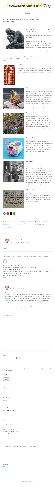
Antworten (5, 281)
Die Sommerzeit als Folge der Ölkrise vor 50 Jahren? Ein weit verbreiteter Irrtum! (9, 223)
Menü (28, 13)
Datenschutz (6, 466)
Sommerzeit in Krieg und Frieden (42, 221)
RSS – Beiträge (6, 397)
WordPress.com (34, 483)
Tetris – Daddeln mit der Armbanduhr (45, 249)
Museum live (16, 231)
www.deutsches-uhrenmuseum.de (10, 433)
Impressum (5, 464)
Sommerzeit (6, 233)
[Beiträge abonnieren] (4, 388)
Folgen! (6, 379)
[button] (27, 5)
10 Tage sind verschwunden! (8, 249)
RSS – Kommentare (7, 400)
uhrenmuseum (17, 24)
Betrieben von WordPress (27, 481)
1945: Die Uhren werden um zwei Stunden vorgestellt (26, 222)
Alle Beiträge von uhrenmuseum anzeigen (20, 242)
